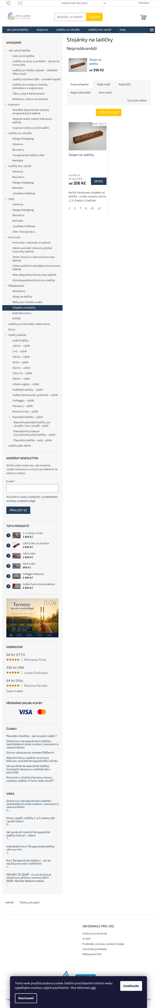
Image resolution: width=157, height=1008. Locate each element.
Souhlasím (131, 986)
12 (99, 208)
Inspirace (14, 105)
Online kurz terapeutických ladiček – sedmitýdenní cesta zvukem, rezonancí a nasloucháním (32, 744)
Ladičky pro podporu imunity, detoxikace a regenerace (30, 86)
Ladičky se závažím (20, 133)
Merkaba (17, 161)
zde (93, 988)
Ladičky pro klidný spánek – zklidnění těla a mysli (34, 72)
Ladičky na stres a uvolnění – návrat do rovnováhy (35, 63)
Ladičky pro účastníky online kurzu (29, 324)
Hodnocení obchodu (74, 3)
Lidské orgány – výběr (25, 384)
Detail (98, 181)
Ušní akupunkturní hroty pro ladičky (33, 280)
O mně (87, 939)
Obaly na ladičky (22, 297)
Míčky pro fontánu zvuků (27, 302)
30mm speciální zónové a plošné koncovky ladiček (32, 250)
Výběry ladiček (17, 335)
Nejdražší (124, 84)
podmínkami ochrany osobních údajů (32, 499)
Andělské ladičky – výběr (27, 390)
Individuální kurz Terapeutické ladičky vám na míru (30, 848)
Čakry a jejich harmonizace (28, 94)
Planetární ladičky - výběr (27, 417)
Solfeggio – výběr (23, 401)
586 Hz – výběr (21, 379)
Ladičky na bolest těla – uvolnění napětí (36, 79)
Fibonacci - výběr (22, 406)
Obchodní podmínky (95, 949)
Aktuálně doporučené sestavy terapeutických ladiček (30, 112)
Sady (11, 199)
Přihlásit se (18, 510)
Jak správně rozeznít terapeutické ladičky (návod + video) (28, 833)
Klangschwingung (23, 139)
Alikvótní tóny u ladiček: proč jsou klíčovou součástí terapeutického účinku (32, 759)
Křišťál (16, 319)
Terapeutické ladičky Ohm (28, 155)
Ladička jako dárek (19, 446)
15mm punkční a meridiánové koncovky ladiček (36, 267)
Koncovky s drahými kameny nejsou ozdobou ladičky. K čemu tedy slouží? (30, 779)
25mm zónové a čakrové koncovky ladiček (33, 259)
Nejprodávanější (81, 93)
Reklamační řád (92, 954)
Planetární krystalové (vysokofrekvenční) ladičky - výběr (34, 433)
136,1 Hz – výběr (22, 373)
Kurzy (11, 330)
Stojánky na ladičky (24, 308)
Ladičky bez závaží (19, 166)
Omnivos (17, 144)
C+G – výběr (19, 351)
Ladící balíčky (20, 341)
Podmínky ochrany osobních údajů (103, 944)
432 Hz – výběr (21, 368)
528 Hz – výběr (21, 357)
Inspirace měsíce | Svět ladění (30, 128)
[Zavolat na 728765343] (12, 3)
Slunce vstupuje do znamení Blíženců (30, 752)
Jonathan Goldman (23, 193)
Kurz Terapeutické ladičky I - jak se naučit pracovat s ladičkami (28, 862)
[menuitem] (17, 30)
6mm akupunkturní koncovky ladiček (34, 275)
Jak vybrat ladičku (19, 51)
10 (92, 208)
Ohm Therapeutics (23, 232)
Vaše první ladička (23, 56)
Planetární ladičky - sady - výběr (32, 440)
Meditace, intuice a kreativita (30, 99)
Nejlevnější (103, 84)
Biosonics (18, 150)
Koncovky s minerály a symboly (31, 243)
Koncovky (14, 237)
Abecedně (105, 93)
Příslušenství (16, 286)
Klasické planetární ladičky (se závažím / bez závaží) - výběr (31, 424)
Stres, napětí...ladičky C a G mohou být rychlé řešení (30, 819)
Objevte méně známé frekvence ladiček (32, 120)
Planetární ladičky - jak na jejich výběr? (31, 735)
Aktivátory (18, 291)
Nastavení (26, 998)
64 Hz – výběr (20, 362)
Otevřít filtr (108, 112)
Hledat (94, 17)
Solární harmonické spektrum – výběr (35, 395)
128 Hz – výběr (21, 346)
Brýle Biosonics (21, 313)
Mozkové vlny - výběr (25, 412)
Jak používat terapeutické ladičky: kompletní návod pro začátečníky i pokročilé (28, 769)
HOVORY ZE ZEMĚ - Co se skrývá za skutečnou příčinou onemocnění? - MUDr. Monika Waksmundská (28, 877)
